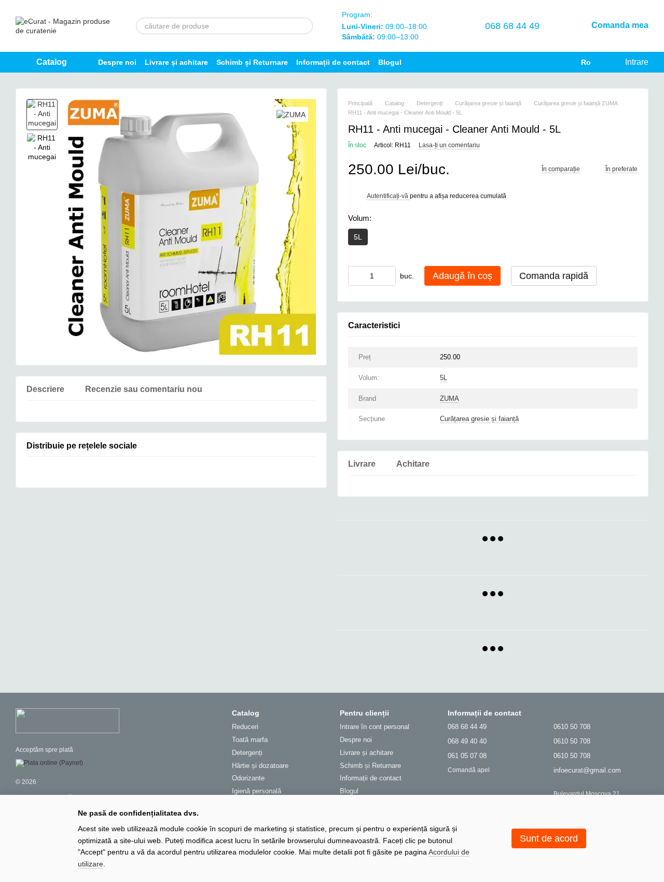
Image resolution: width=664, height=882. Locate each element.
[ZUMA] (291, 114)
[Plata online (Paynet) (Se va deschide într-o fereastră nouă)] (49, 762)
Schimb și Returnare (252, 62)
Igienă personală (256, 791)
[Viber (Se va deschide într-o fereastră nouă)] (531, 62)
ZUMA (449, 398)
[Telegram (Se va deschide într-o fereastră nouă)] (514, 62)
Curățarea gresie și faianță (479, 419)
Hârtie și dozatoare (260, 765)
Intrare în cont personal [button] (374, 727)
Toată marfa (250, 740)
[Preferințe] (452, 26)
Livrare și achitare (176, 62)
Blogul (390, 62)
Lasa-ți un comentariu (449, 145)
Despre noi (117, 62)
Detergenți (247, 753)
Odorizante (248, 778)
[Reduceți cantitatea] (356, 276)
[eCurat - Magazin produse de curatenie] (67, 720)
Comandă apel (469, 770)
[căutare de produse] (304, 26)
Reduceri (245, 727)
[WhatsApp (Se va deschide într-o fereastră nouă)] (548, 62)
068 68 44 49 (512, 26)
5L (443, 378)
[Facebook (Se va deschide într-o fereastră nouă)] (498, 62)
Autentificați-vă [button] (388, 196)
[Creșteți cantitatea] (388, 276)
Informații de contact (333, 62)
